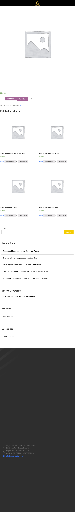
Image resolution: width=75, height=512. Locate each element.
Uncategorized (8, 337)
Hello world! (30, 296)
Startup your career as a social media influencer (22, 265)
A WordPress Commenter (13, 296)
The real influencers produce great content (20, 258)
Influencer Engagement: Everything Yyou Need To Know (25, 278)
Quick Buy (23, 162)
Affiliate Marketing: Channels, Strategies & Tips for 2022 (25, 271)
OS (21, 105)
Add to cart (11, 99)
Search (4, 228)
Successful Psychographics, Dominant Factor (21, 251)
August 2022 (8, 316)
